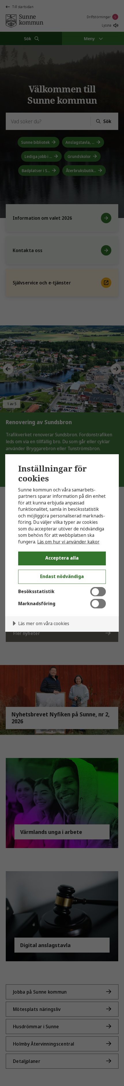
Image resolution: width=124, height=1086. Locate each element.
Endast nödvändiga (62, 576)
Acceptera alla (62, 558)
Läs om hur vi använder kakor (68, 542)
